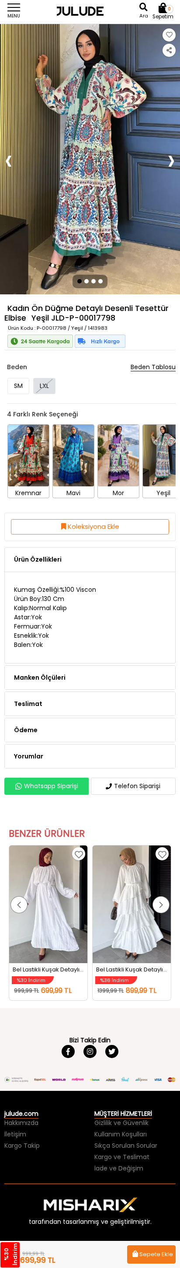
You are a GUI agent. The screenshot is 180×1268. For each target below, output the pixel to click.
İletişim (15, 1134)
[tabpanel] (90, 159)
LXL (44, 385)
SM (18, 385)
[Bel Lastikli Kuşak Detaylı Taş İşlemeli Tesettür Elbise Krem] (48, 904)
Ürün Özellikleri (38, 559)
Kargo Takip (22, 1145)
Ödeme (26, 730)
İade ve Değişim (118, 1168)
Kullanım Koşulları (120, 1134)
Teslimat (28, 703)
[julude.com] (90, 11)
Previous (8, 159)
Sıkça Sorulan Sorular (125, 1145)
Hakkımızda (21, 1122)
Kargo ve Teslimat (121, 1157)
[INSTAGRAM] (90, 1051)
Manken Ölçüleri (40, 677)
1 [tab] (79, 281)
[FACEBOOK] (68, 1051)
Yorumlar (28, 756)
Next (171, 159)
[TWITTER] (111, 1051)
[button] (19, 904)
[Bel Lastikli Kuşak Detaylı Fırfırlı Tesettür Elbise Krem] (132, 904)
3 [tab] (93, 281)
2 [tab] (86, 281)
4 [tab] (101, 281)
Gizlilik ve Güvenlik (121, 1122)
